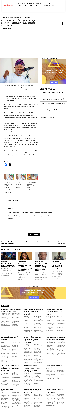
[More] (64, 23)
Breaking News (39, 261)
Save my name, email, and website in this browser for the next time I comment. (31, 212)
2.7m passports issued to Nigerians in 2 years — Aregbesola (31, 186)
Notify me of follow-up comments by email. (19, 216)
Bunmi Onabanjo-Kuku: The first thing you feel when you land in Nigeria (55, 390)
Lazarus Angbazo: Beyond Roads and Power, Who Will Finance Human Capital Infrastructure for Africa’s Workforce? (32, 339)
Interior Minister (47, 118)
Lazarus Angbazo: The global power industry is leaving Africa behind (32, 390)
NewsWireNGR (7, 28)
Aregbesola (50, 115)
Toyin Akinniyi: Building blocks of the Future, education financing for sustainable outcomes (53, 98)
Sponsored (4, 261)
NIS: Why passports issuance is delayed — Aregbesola (19, 186)
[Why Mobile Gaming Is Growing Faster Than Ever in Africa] (8, 256)
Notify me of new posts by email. (40, 216)
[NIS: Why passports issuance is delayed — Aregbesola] (21, 177)
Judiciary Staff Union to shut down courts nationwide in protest (14, 242)
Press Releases (22, 261)
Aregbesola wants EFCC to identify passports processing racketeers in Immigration (8, 187)
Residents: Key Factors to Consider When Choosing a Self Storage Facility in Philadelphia (55, 337)
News (7, 17)
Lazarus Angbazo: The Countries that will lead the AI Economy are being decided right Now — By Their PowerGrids (33, 368)
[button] (62, 6)
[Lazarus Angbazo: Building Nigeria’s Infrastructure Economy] (59, 256)
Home (3, 17)
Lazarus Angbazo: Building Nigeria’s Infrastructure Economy (50, 109)
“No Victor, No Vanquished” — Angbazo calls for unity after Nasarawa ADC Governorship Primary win (10, 367)
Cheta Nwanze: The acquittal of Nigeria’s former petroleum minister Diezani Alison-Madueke (53, 104)
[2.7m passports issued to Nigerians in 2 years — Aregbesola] (32, 177)
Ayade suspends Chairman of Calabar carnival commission (51, 242)
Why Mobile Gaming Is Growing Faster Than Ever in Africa (8, 265)
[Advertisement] (33, 42)
